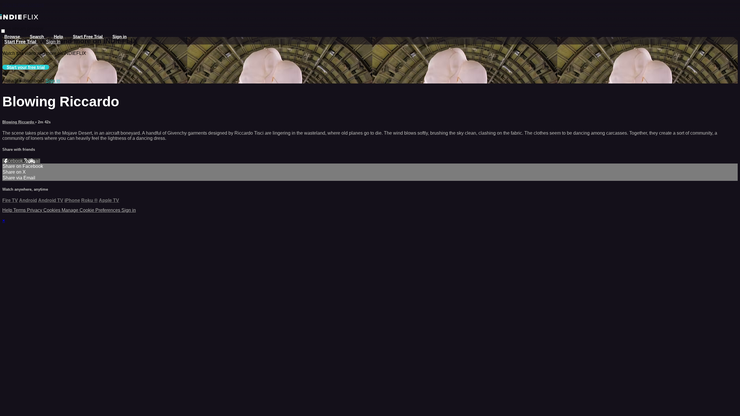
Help (58, 36)
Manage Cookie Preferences (91, 210)
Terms (20, 210)
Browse (12, 36)
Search (37, 36)
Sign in (119, 36)
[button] (3, 31)
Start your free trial (26, 67)
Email (34, 160)
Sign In (53, 41)
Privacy (35, 210)
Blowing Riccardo (18, 122)
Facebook (13, 160)
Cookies (52, 210)
